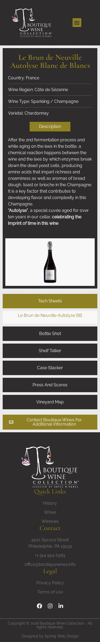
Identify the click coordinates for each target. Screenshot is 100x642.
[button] (77, 22)
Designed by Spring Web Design (50, 636)
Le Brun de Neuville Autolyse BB (50, 315)
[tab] (50, 301)
